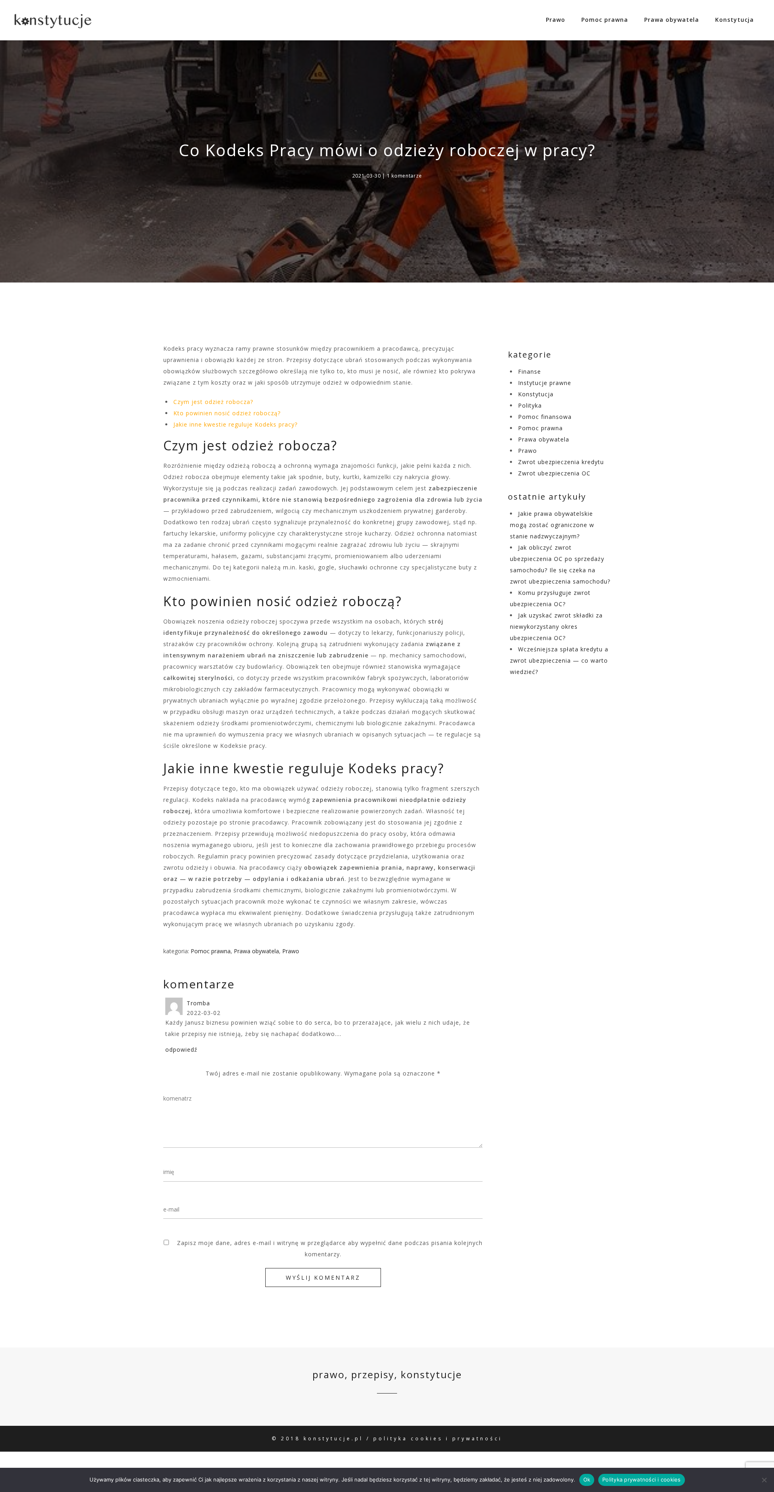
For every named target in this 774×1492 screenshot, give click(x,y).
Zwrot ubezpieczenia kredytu (561, 462)
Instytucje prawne (544, 383)
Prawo (555, 19)
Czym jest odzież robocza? (213, 402)
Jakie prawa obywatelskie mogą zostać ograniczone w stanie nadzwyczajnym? (552, 525)
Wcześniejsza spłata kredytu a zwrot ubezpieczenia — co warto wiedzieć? (559, 660)
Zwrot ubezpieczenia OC (554, 473)
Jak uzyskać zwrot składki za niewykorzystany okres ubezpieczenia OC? (556, 626)
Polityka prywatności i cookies (641, 1479)
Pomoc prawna (604, 19)
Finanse (529, 371)
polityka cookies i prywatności (437, 1438)
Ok (587, 1479)
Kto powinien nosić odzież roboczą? (227, 413)
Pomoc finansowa (545, 417)
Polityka (530, 405)
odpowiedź (181, 1049)
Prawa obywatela (671, 19)
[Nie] (764, 1480)
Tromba (198, 1003)
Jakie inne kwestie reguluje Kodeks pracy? (235, 424)
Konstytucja (734, 19)
